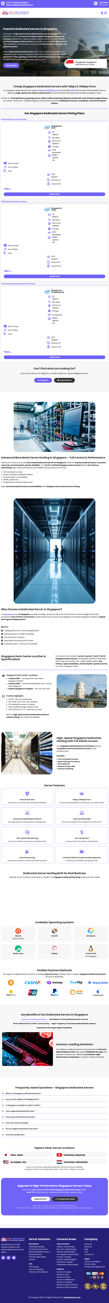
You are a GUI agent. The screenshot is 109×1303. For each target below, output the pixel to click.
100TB (73, 90)
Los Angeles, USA (18, 1162)
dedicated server (10, 614)
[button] (64, 380)
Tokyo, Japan (16, 1155)
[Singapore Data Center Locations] (3, 675)
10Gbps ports (54, 90)
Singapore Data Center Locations (22, 675)
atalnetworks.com (72, 1297)
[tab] (34, 1019)
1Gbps (41, 90)
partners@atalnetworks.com (19, 5)
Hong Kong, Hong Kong (74, 1155)
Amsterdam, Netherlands (76, 1162)
